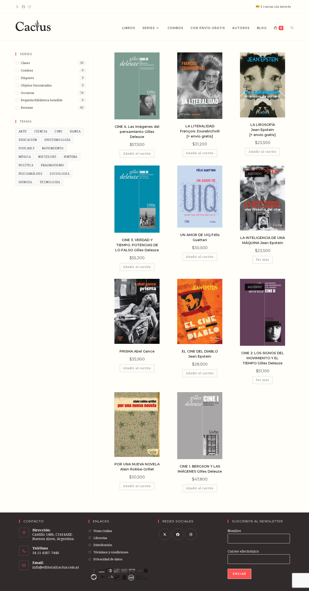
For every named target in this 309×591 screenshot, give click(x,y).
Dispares (27, 78)
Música (25, 157)
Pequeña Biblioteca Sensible (42, 100)
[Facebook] (23, 6)
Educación (28, 140)
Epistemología (57, 140)
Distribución (102, 545)
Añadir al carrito (137, 153)
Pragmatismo (52, 165)
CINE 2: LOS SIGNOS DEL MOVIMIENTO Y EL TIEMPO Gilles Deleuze (262, 358)
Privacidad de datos (107, 559)
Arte (23, 131)
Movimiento (52, 148)
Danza (75, 131)
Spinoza (25, 182)
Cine (58, 131)
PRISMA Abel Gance (136, 351)
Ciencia (40, 131)
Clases (25, 63)
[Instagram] (29, 6)
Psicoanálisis (30, 174)
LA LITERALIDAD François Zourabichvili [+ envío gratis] (200, 131)
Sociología (59, 174)
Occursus (27, 93)
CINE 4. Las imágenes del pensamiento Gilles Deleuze (137, 131)
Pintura (70, 157)
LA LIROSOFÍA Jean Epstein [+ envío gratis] (262, 130)
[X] (17, 6)
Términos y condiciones (110, 552)
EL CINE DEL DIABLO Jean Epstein (200, 354)
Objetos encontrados (36, 85)
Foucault (27, 148)
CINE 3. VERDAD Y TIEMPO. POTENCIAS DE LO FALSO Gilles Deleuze (137, 245)
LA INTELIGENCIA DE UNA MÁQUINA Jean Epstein (262, 240)
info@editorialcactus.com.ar (55, 567)
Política (26, 165)
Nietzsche (47, 157)
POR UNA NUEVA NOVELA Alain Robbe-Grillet (137, 466)
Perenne (27, 107)
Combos (27, 70)
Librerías (100, 538)
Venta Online (102, 531)
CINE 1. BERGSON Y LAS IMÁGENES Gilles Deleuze (200, 469)
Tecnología (50, 182)
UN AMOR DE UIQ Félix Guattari (200, 237)
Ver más (262, 260)
